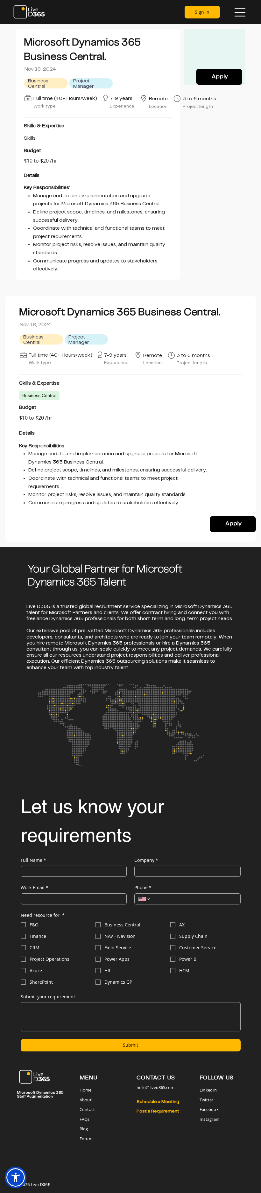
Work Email (34, 887)
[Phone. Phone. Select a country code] (144, 899)
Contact (87, 1109)
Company (146, 860)
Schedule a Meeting (158, 1101)
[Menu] (240, 12)
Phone (143, 887)
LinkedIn (208, 1090)
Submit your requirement (48, 997)
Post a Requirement (158, 1111)
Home (86, 1090)
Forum (86, 1138)
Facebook (209, 1109)
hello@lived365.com (155, 1087)
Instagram (210, 1119)
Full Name (33, 860)
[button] (15, 1177)
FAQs (85, 1119)
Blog (84, 1129)
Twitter (207, 1100)
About (86, 1100)
